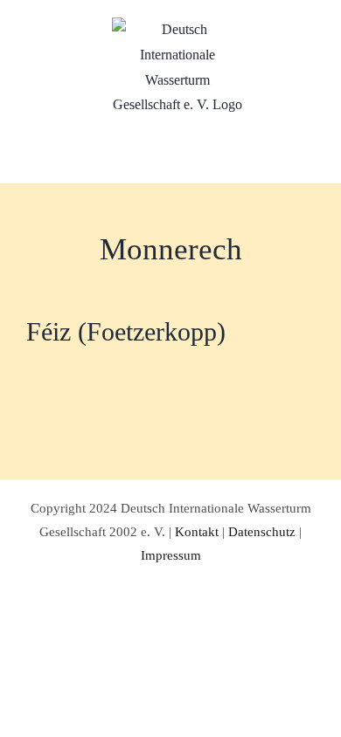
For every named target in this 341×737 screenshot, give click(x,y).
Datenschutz (262, 532)
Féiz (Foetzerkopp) (126, 331)
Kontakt (197, 532)
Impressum (171, 555)
